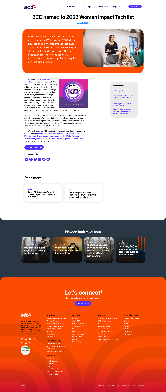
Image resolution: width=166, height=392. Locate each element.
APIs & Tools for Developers (55, 371)
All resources (102, 342)
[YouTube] (30, 343)
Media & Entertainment (54, 351)
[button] (125, 7)
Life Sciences (51, 349)
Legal (118, 385)
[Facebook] (22, 339)
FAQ (99, 323)
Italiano (126, 329)
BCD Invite (50, 364)
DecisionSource (51, 361)
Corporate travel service (54, 326)
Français (126, 326)
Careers (75, 318)
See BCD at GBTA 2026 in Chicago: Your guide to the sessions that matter (122, 111)
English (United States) (131, 318)
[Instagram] (26, 339)
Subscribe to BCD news (106, 326)
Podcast (75, 339)
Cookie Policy (110, 385)
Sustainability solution (53, 329)
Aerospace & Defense (53, 344)
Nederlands (128, 331)
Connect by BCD (52, 374)
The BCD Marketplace (53, 369)
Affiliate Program (104, 336)
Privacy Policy (100, 385)
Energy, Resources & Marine (55, 346)
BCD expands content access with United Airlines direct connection (123, 98)
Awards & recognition (79, 334)
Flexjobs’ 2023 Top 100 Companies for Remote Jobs (58, 134)
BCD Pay (49, 366)
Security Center (126, 385)
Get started (135, 7)
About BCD (76, 321)
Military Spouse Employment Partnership (66, 139)
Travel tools (102, 334)
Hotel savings (51, 334)
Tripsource (50, 358)
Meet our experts (78, 336)
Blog (73, 329)
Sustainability (76, 342)
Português (127, 334)
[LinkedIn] (30, 339)
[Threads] (26, 343)
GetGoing (49, 331)
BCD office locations (105, 321)
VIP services (50, 336)
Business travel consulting (55, 323)
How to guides (103, 329)
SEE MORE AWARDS (34, 147)
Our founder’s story (78, 326)
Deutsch (127, 321)
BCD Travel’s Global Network (108, 339)
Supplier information (105, 331)
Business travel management (56, 318)
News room (76, 331)
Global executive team (79, 323)
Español (126, 323)
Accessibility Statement (139, 385)
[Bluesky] (22, 343)
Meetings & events (52, 321)
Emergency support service (107, 318)
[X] (35, 339)
